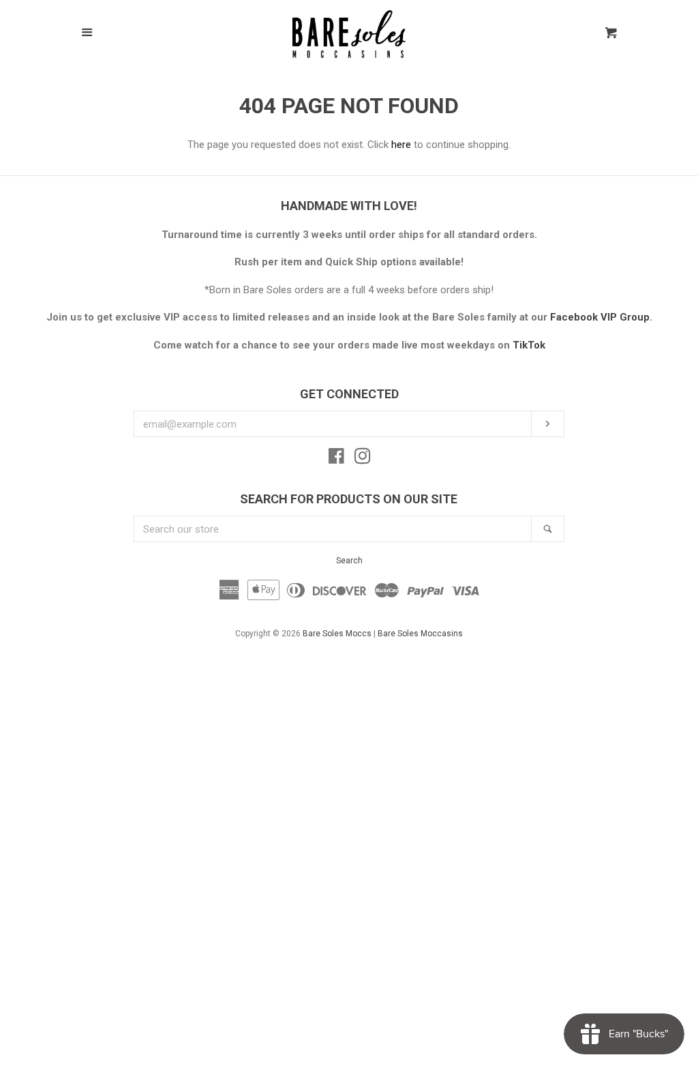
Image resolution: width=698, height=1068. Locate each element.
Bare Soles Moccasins (420, 633)
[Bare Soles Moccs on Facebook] (336, 459)
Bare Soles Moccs (337, 633)
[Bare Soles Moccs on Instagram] (362, 459)
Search (349, 560)
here (401, 144)
